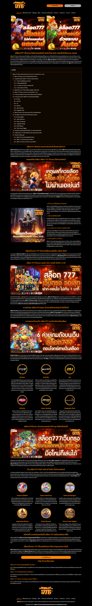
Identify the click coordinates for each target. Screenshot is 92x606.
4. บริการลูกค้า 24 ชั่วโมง (22, 88)
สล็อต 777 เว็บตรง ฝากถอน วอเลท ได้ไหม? (26, 142)
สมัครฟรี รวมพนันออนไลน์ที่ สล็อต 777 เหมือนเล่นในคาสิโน (28, 130)
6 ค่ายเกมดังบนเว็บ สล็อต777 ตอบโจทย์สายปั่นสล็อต (27, 97)
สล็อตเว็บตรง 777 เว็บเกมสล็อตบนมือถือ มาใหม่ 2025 (27, 90)
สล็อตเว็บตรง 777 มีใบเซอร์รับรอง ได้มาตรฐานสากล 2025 (28, 133)
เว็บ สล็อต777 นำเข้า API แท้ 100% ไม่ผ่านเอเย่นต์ (26, 115)
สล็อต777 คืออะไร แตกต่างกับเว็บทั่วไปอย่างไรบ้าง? (25, 76)
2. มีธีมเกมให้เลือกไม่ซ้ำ (21, 83)
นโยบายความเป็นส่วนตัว (47, 13)
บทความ (68, 13)
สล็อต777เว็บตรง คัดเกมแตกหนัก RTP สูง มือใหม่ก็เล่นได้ (28, 112)
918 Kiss (18, 106)
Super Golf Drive (21, 119)
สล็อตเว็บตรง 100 (27, 13)
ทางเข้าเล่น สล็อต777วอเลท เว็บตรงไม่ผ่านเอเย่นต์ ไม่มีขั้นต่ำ (28, 94)
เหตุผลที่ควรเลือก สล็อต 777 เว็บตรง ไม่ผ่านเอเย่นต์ (26, 79)
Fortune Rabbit (20, 117)
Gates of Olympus (21, 121)
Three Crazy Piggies (22, 128)
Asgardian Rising (21, 124)
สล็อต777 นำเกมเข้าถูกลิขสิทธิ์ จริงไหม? (25, 137)
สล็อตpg (34, 13)
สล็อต (39, 13)
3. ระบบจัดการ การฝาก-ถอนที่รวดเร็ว (24, 85)
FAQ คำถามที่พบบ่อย (19, 135)
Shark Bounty (20, 126)
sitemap (73, 13)
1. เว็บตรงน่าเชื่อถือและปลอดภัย (23, 81)
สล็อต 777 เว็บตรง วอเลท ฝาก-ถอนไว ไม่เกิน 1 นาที (26, 92)
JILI (17, 103)
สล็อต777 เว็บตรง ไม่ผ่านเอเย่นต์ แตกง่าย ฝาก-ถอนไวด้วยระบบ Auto (28, 74)
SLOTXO (19, 101)
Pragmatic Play (20, 110)
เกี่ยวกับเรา (62, 13)
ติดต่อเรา (56, 13)
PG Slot (18, 99)
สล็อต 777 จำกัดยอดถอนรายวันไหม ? (25, 139)
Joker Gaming (20, 108)
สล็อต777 (19, 13)
